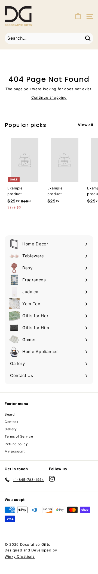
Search (11, 414)
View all (85, 125)
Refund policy (16, 444)
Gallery (11, 429)
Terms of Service (19, 436)
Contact (11, 422)
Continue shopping (49, 97)
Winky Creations (20, 556)
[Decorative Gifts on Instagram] (52, 479)
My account (15, 451)
